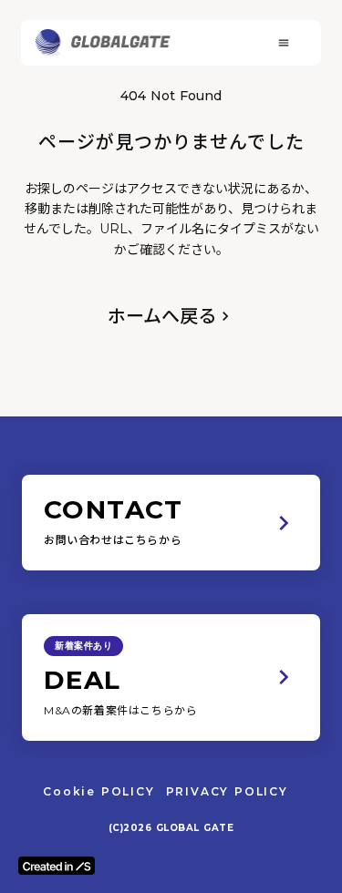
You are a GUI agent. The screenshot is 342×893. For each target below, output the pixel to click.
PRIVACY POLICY (227, 791)
